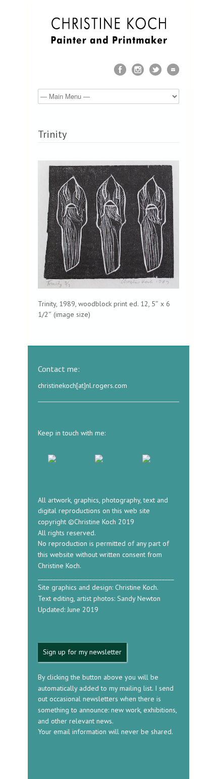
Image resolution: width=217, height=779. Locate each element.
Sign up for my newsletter (82, 651)
